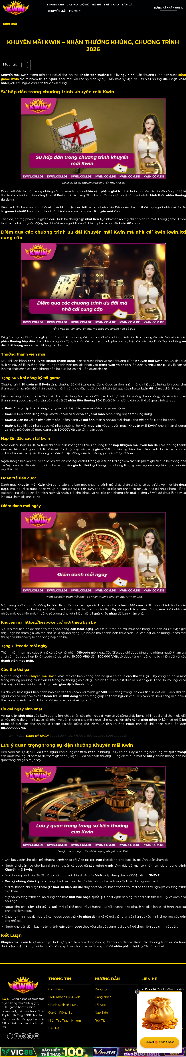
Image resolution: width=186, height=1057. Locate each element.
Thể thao (111, 4)
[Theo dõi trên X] (17, 1036)
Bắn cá (127, 4)
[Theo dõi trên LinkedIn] (30, 1036)
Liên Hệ (53, 1028)
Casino (72, 4)
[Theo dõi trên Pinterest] (23, 1036)
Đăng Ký (101, 989)
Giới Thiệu (55, 989)
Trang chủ (55, 4)
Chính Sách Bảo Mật (63, 1005)
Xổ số (84, 4)
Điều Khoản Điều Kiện (64, 997)
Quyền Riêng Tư (60, 1012)
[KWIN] (22, 8)
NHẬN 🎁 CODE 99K (160, 1042)
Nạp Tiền (101, 1012)
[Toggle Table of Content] (23, 65)
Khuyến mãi (57, 11)
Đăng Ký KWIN (37, 735)
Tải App (100, 1005)
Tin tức (74, 11)
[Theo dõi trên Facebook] (10, 1036)
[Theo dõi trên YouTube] (36, 1036)
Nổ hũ (96, 4)
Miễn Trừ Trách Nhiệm (64, 1020)
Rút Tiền (101, 1020)
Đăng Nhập (103, 997)
